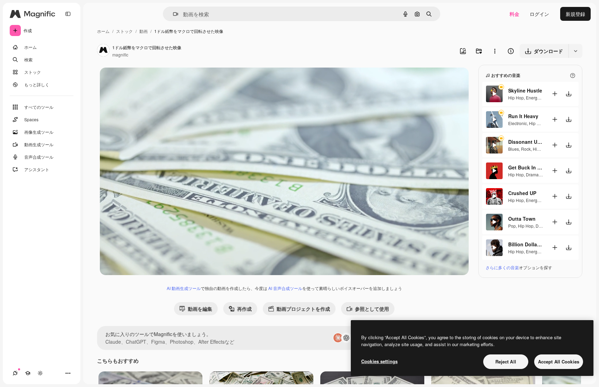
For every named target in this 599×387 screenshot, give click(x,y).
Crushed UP (522, 193)
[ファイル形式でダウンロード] (575, 51)
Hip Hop (516, 97)
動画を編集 (200, 308)
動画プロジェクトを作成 (303, 308)
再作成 (244, 308)
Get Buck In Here (525, 167)
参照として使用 (372, 308)
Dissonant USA (525, 141)
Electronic (517, 123)
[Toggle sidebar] (67, 13)
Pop (512, 226)
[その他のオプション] (495, 51)
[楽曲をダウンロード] (568, 93)
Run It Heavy (523, 116)
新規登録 (575, 13)
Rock (526, 149)
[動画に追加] (554, 93)
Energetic (535, 97)
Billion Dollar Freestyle (525, 244)
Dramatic (534, 174)
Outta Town (522, 218)
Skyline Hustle (525, 90)
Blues (513, 149)
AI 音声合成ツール (285, 288)
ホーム (103, 31)
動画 (143, 31)
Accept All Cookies (558, 361)
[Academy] (27, 373)
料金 (514, 13)
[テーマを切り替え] (40, 373)
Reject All (505, 361)
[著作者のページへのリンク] (103, 51)
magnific (120, 55)
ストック (124, 31)
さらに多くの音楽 (502, 267)
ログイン (539, 13)
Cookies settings (379, 361)
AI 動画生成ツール (184, 288)
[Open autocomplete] (172, 14)
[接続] (15, 373)
